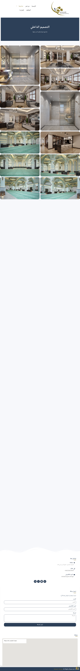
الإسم (74, 599)
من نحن (27, 6)
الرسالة (74, 613)
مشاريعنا (21, 6)
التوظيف (28, 10)
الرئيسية (34, 6)
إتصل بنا (22, 10)
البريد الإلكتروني (72, 606)
